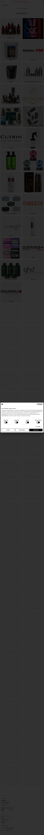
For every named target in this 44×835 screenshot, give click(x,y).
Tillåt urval (22, 430)
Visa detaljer (37, 426)
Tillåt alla (36, 430)
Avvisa (8, 430)
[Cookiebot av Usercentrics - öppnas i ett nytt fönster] (38, 404)
